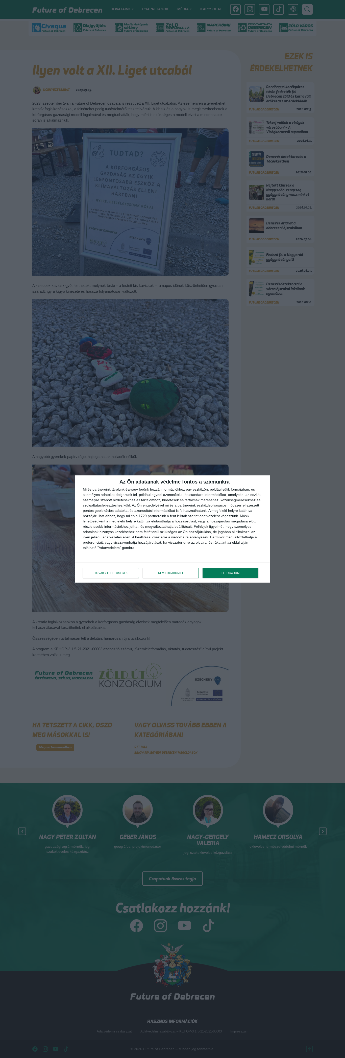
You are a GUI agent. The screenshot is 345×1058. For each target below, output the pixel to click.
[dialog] (172, 529)
